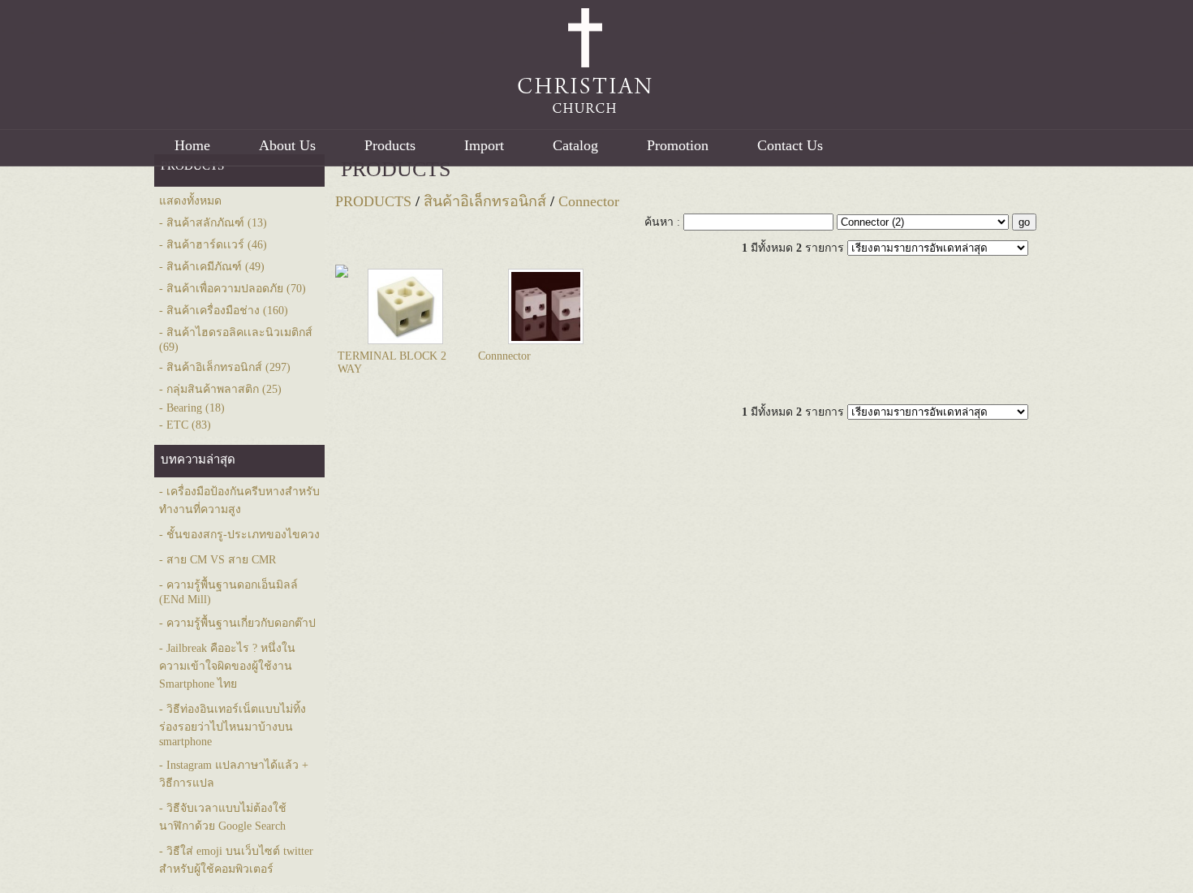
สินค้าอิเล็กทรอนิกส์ (485, 201)
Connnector (504, 356)
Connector (588, 201)
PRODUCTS (395, 169)
